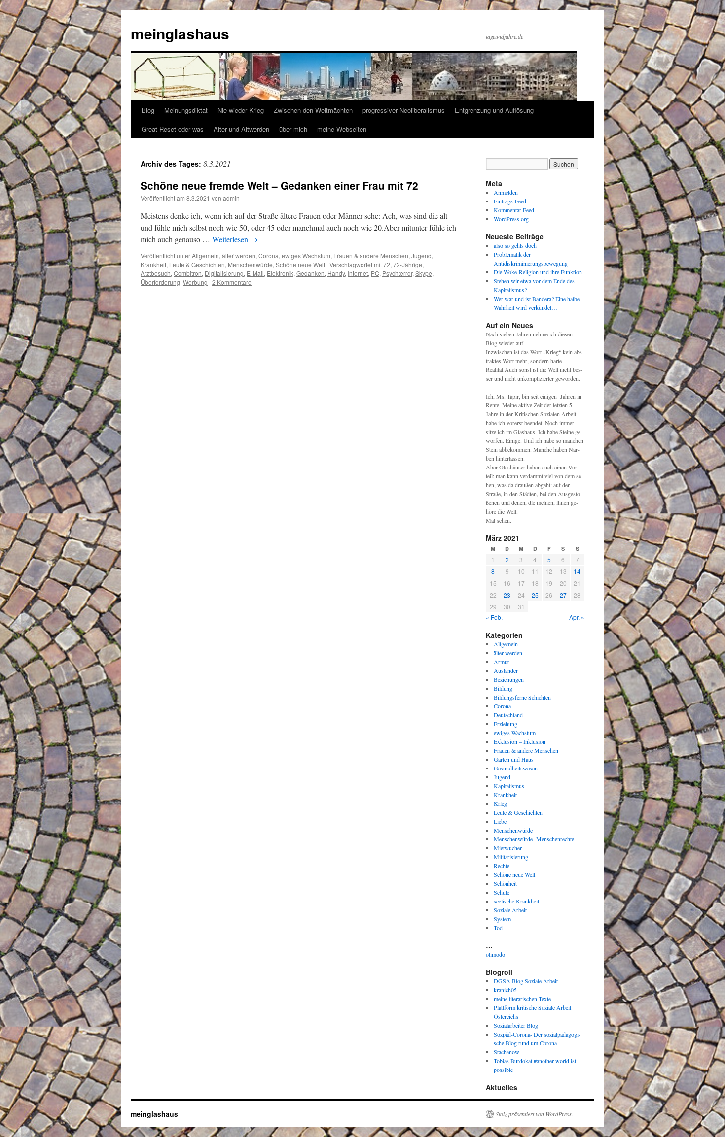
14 (577, 571)
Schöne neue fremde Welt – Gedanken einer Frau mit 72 (279, 185)
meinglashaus (180, 33)
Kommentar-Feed (514, 210)
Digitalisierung (224, 273)
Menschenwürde (250, 264)
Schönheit (505, 883)
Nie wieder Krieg (241, 110)
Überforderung (160, 282)
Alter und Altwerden (241, 129)
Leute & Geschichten (197, 264)
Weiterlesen (235, 239)
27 (563, 595)
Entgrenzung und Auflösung (494, 110)
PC (375, 273)
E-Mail (255, 273)
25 (535, 595)
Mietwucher (508, 848)
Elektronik (280, 273)
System (502, 919)
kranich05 (505, 990)
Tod (498, 928)
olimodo (495, 954)
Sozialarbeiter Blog (516, 1025)
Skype (423, 273)
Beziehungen (509, 679)
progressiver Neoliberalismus (403, 110)
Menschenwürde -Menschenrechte (534, 839)
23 (507, 595)
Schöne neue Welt (300, 264)
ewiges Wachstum (306, 255)
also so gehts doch (515, 245)
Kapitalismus (509, 786)
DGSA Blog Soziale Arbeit (526, 981)
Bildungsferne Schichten (522, 697)
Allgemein (205, 255)
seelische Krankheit (516, 901)
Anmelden (506, 192)
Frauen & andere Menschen (370, 255)
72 (386, 264)
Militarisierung (511, 857)
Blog (148, 110)
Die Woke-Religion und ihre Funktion (538, 272)
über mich (293, 129)
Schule (501, 892)
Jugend (421, 255)
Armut (501, 662)
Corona (268, 255)
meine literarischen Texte (522, 999)
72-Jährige (407, 264)
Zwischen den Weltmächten (313, 110)
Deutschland (508, 715)
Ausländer (506, 670)
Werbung (195, 282)
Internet (358, 273)
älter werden (238, 255)
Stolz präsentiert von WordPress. (534, 1114)
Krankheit (153, 264)
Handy (336, 273)
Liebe (500, 821)
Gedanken (310, 273)
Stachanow (506, 1052)
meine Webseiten (341, 129)
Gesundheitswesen (516, 768)
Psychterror (397, 273)
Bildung (503, 688)
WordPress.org (511, 219)
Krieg (500, 803)
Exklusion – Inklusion (519, 741)
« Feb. (494, 617)
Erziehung (505, 724)
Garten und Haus (514, 759)
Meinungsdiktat (186, 110)
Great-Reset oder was (173, 129)
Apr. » (576, 617)
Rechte (501, 865)
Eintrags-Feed (510, 201)
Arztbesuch (156, 273)
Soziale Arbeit (510, 910)
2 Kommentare (232, 282)
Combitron (188, 273)
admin (231, 198)
